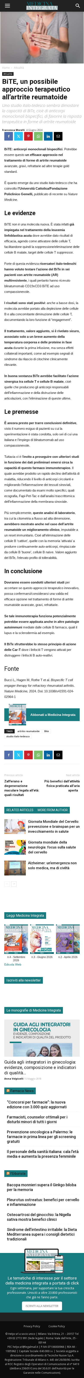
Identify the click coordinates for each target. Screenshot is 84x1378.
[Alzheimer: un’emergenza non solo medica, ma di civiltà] (15, 868)
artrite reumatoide (28, 731)
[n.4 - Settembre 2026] (17, 714)
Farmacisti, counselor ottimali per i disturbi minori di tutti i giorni (37, 1119)
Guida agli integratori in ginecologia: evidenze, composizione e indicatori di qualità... (40, 1067)
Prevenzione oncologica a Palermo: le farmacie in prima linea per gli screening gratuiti (41, 1137)
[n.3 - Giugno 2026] (42, 940)
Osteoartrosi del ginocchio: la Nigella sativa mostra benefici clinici (39, 1217)
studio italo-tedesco (18, 736)
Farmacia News (22, 1091)
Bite (46, 731)
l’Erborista (17, 1174)
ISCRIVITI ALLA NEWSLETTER (42, 1306)
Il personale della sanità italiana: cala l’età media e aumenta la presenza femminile (43, 1154)
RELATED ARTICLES (19, 810)
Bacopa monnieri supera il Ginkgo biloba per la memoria (41, 1187)
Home (6, 68)
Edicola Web (12, 964)
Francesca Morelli (13, 130)
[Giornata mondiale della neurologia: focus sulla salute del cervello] (15, 847)
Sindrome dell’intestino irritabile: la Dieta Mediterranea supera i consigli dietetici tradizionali (42, 1234)
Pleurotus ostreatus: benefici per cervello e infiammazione (43, 1202)
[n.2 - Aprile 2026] (68, 940)
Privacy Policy (32, 1326)
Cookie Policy (56, 1326)
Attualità (19, 68)
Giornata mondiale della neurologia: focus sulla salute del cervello (52, 847)
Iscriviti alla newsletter (23, 980)
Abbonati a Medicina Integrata (52, 715)
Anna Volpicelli (13, 1078)
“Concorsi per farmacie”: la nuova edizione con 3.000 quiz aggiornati (37, 1104)
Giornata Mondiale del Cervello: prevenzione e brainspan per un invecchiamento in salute (54, 826)
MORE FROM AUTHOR (53, 810)
